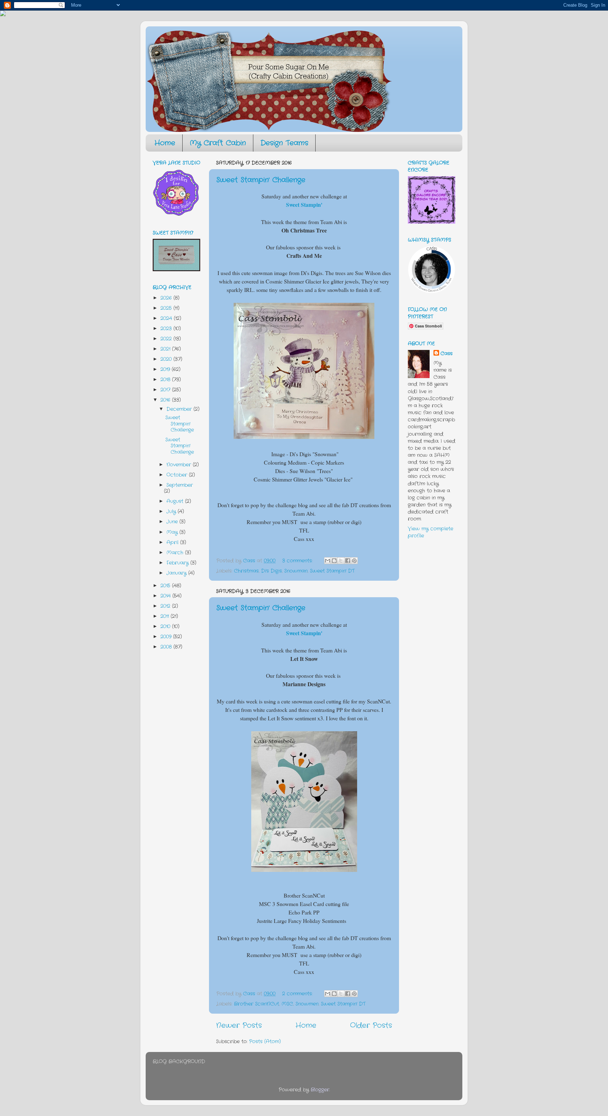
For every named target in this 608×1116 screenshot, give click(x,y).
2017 (166, 389)
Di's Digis (271, 570)
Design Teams (284, 143)
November (179, 464)
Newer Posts (239, 1025)
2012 (166, 606)
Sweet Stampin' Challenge (260, 180)
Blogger (320, 1089)
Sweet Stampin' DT (332, 570)
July (172, 511)
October (177, 474)
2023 (166, 328)
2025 (166, 308)
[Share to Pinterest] (354, 560)
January (177, 572)
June (172, 521)
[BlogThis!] (334, 560)
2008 (166, 646)
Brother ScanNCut (256, 1003)
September (179, 485)
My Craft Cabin (218, 143)
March (175, 552)
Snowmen (307, 1003)
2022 (166, 338)
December (180, 409)
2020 (166, 359)
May (172, 532)
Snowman (296, 570)
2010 (166, 626)
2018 (166, 379)
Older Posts (371, 1025)
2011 (165, 616)
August (175, 501)
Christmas (246, 570)
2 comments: (298, 993)
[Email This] (327, 560)
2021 (166, 348)
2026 (166, 297)
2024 (167, 318)
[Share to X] (340, 560)
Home (164, 143)
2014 (166, 595)
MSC (287, 1003)
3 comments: (298, 560)
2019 (166, 369)
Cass (446, 353)
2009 (166, 636)
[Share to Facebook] (347, 560)
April (173, 542)
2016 (166, 399)
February (178, 562)
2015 (166, 585)
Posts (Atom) (265, 1041)
